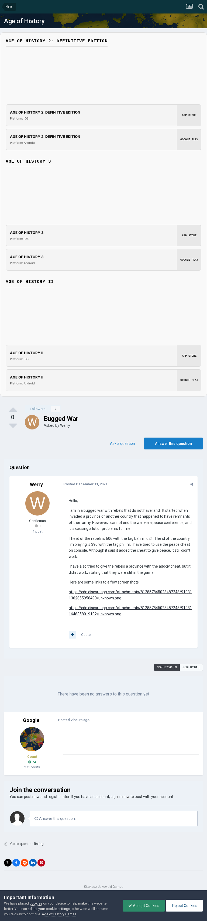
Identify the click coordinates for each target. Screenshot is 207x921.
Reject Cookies (184, 905)
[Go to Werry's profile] (32, 422)
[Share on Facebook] (16, 863)
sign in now (120, 796)
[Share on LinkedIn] (33, 863)
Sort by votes (167, 667)
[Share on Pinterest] (41, 863)
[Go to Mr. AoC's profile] (32, 739)
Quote (86, 635)
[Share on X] (8, 863)
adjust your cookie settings (49, 909)
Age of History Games (59, 914)
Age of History (24, 21)
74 (33, 762)
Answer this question (173, 443)
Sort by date (191, 667)
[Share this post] (191, 484)
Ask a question (122, 443)
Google (31, 720)
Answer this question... (57, 818)
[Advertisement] (126, 742)
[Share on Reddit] (24, 863)
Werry (65, 425)
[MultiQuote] (72, 635)
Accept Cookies (145, 905)
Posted (85, 484)
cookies (36, 903)
